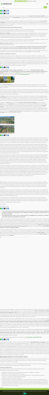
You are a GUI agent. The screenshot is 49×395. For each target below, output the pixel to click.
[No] (47, 392)
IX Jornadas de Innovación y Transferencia (25, 182)
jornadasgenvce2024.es (24, 74)
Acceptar (1, 387)
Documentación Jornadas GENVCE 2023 (33, 337)
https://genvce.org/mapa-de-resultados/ (9, 376)
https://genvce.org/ (5, 18)
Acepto (25, 393)
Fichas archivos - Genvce (4, 206)
